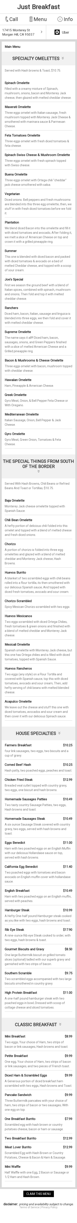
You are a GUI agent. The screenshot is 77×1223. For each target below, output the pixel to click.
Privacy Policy (49, 1207)
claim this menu (38, 1194)
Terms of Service (29, 1207)
